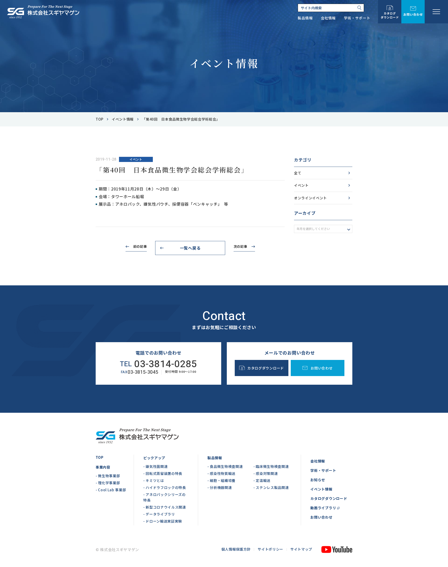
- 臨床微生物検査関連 (271, 466)
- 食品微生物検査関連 (225, 466)
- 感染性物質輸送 (221, 473)
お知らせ (317, 479)
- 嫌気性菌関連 (155, 466)
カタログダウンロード (328, 498)
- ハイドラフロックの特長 (164, 487)
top (99, 119)
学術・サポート (323, 470)
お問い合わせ (321, 517)
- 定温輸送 (261, 480)
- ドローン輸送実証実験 (162, 521)
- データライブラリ (159, 514)
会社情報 (317, 461)
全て (297, 172)
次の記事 (240, 246)
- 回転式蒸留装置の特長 (162, 473)
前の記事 (140, 246)
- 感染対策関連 (265, 473)
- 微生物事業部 (108, 475)
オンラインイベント (310, 197)
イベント (301, 185)
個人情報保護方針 (236, 549)
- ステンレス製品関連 (271, 487)
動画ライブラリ (323, 507)
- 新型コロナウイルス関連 (164, 507)
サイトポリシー (270, 549)
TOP (99, 457)
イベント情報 (123, 119)
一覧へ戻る (190, 248)
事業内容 (103, 467)
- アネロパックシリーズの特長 (164, 497)
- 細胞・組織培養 (221, 480)
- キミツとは (153, 480)
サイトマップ (301, 549)
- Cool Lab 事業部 (111, 489)
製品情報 (214, 457)
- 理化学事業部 (108, 482)
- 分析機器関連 (219, 487)
